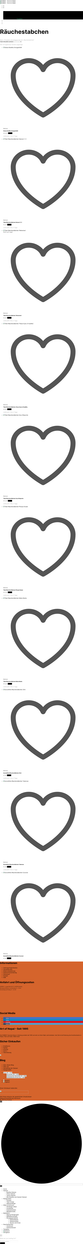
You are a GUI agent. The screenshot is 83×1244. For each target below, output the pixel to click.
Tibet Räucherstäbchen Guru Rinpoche (13, 498)
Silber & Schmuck (8, 1205)
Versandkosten (7, 969)
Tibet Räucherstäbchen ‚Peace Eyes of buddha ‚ (15, 407)
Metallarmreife (10, 1211)
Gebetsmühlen (14, 1221)
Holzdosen (9, 1226)
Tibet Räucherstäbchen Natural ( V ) (12, 222)
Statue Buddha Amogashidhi (10, 131)
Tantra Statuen (10, 1195)
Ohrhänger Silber (11, 1206)
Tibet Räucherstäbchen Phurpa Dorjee (13, 590)
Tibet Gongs (10, 1202)
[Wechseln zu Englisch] (6, 1082)
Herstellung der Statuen (10, 1068)
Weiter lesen (16, 1036)
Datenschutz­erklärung (10, 972)
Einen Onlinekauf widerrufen (8, 1088)
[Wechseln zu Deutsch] (6, 1080)
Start (1, 40)
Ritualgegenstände (12, 1218)
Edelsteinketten (11, 1210)
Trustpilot (19, 18)
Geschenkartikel (8, 1224)
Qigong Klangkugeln (12, 1215)
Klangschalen (7, 1070)
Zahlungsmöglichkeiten (10, 968)
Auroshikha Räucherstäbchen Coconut (13, 956)
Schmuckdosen (11, 1227)
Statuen (5, 1190)
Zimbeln (8, 1200)
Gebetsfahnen (14, 1219)
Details (10, 133)
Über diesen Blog (8, 1065)
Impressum (6, 974)
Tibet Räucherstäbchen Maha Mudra (12, 681)
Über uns (6, 1066)
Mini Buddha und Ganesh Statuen (16, 1197)
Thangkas (6, 1229)
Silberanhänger (11, 1203)
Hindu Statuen (10, 1194)
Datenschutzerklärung (6, 1098)
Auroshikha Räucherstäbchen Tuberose (13, 864)
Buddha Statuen (11, 1192)
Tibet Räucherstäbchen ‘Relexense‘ (12, 315)
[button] (3, 6)
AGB (4, 977)
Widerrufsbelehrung (9, 971)
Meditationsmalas (11, 1216)
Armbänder (9, 1208)
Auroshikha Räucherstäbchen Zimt (12, 773)
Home (5, 1189)
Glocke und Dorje (15, 1223)
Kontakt (5, 976)
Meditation (6, 1213)
